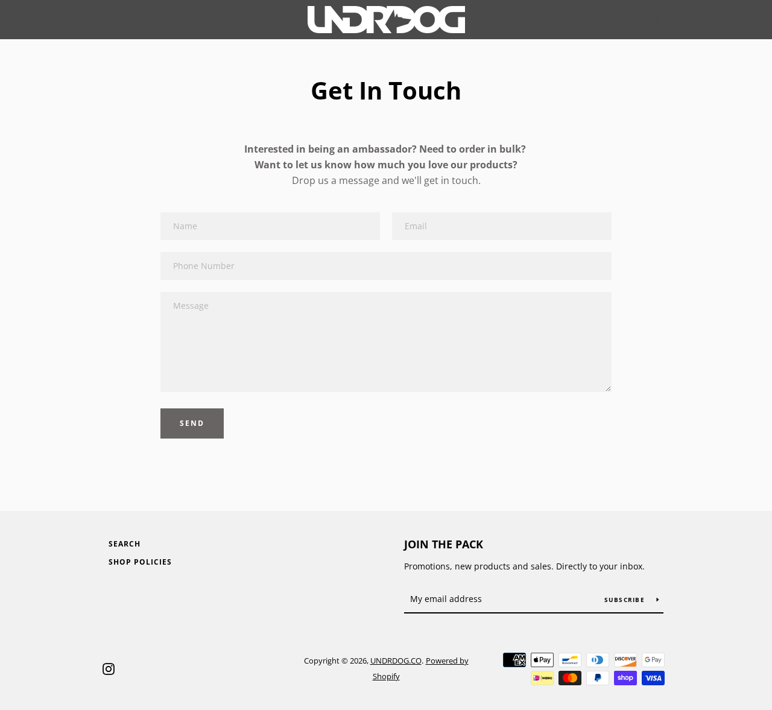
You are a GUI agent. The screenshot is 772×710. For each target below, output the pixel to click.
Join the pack (443, 544)
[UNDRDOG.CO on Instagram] (109, 667)
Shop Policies (140, 562)
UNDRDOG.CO (396, 660)
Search (125, 544)
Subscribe (626, 599)
